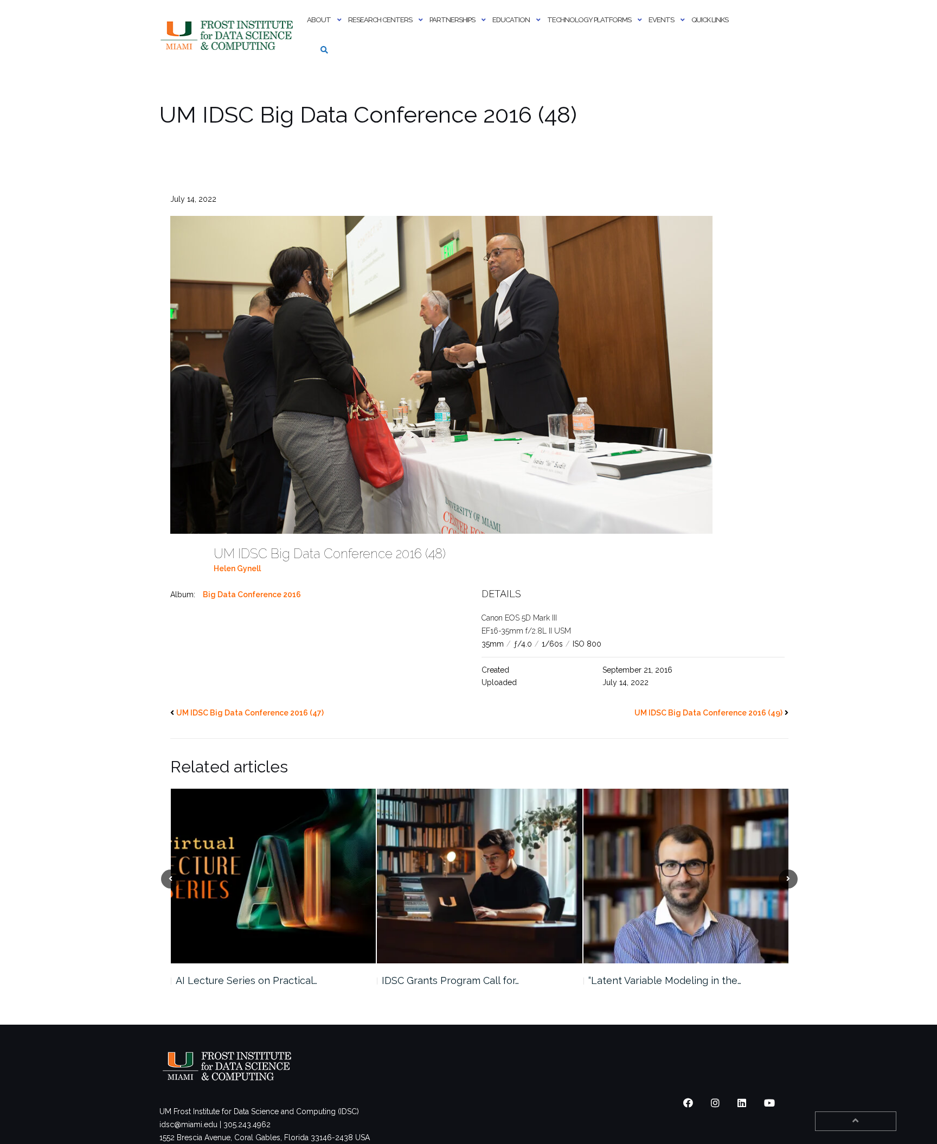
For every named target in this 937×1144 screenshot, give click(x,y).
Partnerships (452, 20)
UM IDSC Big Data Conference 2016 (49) (708, 712)
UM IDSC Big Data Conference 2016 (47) (250, 712)
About (319, 20)
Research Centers (380, 20)
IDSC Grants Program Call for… (243, 980)
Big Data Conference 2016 (252, 594)
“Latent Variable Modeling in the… (458, 980)
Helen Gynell (237, 568)
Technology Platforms (589, 20)
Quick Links (709, 20)
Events (661, 20)
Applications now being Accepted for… (676, 980)
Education (511, 20)
